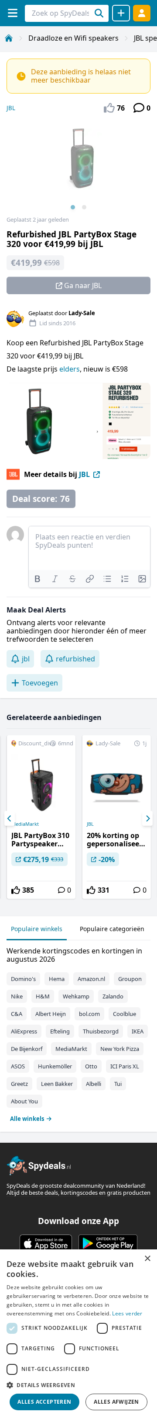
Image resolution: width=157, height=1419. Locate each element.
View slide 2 (84, 207)
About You (24, 1101)
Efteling (60, 1031)
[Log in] (141, 13)
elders (69, 369)
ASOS (18, 1066)
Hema (57, 979)
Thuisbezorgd (101, 1031)
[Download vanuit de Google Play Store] (107, 1243)
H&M (43, 996)
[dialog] (78, 1334)
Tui (118, 1084)
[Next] (147, 818)
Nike (17, 996)
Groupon (130, 979)
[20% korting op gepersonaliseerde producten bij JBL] (116, 817)
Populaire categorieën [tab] (112, 929)
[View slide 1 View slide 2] (78, 168)
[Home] (8, 38)
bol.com (89, 1014)
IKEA (137, 1031)
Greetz (19, 1084)
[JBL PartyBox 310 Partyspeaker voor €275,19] (41, 817)
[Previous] (9, 818)
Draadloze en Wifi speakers (73, 38)
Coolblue (124, 1014)
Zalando (112, 996)
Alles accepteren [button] (44, 1401)
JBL (11, 108)
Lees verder (127, 1313)
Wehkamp (76, 996)
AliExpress (24, 1031)
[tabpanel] (78, 1032)
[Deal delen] (121, 13)
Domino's (23, 979)
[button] (78, 1385)
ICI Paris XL (124, 1066)
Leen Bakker (57, 1084)
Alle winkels (27, 1119)
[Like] (15, 890)
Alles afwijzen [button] (116, 1401)
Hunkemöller (55, 1066)
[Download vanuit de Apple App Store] (46, 1243)
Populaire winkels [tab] (36, 929)
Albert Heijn (50, 1014)
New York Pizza (119, 1049)
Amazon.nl (91, 979)
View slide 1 (73, 207)
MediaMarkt (25, 824)
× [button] (147, 1259)
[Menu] (12, 12)
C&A (16, 1014)
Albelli (93, 1084)
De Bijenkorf (26, 1049)
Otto (91, 1066)
